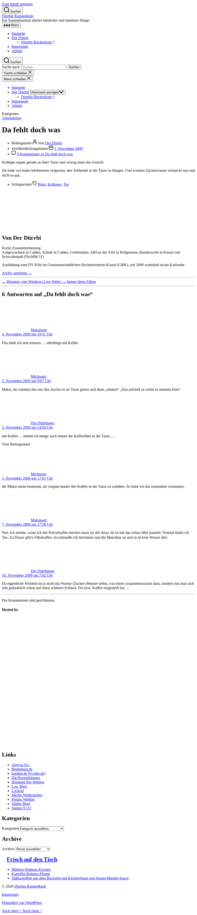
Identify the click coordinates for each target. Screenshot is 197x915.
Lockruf (18, 791)
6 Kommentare (45, 154)
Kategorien (10, 828)
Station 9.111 (21, 808)
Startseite (18, 33)
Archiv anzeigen (17, 273)
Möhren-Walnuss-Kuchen (31, 869)
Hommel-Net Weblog (28, 782)
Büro (42, 184)
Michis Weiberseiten (27, 795)
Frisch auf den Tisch (32, 859)
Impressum (20, 46)
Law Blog (19, 786)
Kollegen (55, 184)
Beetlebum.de (22, 769)
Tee (66, 184)
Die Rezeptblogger (26, 778)
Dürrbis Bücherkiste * (38, 42)
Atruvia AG (21, 765)
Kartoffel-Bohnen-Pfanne (31, 874)
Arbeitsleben (11, 118)
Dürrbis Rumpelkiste (17, 16)
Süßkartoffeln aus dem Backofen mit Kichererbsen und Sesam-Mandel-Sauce (70, 878)
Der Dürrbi (20, 38)
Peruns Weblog (23, 799)
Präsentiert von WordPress (22, 903)
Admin (17, 51)
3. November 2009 (68, 148)
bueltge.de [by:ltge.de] (28, 773)
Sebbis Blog (21, 804)
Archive (8, 849)
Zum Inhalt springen (17, 4)
